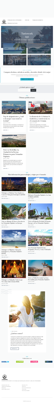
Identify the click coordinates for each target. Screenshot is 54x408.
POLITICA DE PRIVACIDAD (26, 387)
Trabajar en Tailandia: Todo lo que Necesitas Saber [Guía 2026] (12, 281)
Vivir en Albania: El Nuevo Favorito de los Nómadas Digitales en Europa (13, 222)
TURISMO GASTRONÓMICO (6, 386)
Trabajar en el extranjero (15, 20)
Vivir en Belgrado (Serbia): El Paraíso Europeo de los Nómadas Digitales (39, 222)
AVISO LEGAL (24, 389)
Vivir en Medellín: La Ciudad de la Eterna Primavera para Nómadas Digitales (13, 153)
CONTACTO (24, 386)
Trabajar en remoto (37, 20)
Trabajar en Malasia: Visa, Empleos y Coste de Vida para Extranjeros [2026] (13, 194)
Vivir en (27, 20)
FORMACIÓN (4, 387)
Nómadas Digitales (13, 23)
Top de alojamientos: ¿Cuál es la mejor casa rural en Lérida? (13, 119)
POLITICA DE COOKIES (26, 390)
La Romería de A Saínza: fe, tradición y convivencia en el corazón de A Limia (40, 119)
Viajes (30, 102)
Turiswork (13, 336)
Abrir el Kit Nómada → (27, 79)
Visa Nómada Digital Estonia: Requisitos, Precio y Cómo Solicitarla (39, 249)
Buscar (33, 90)
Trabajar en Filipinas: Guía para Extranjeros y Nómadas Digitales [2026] (12, 251)
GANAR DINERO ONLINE (5, 389)
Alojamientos (5, 102)
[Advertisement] (27, 8)
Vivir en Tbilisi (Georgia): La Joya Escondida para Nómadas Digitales (39, 279)
